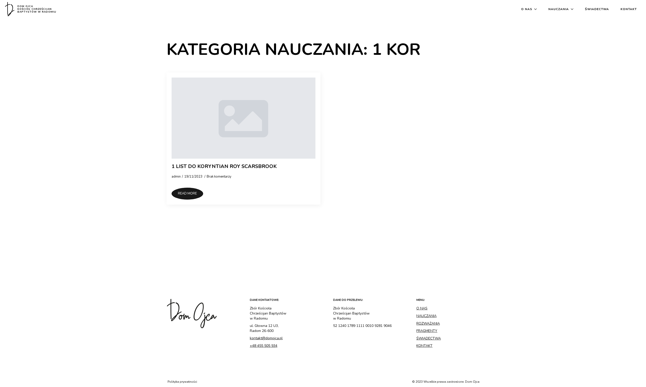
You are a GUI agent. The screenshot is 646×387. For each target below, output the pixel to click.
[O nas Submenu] (536, 9)
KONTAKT (424, 345)
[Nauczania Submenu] (573, 9)
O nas (526, 9)
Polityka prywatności (182, 382)
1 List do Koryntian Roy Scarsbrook (224, 166)
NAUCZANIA (426, 315)
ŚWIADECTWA (428, 338)
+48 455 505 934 (263, 345)
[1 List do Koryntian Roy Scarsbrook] (243, 118)
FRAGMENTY (426, 330)
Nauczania (558, 9)
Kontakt (629, 9)
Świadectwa (597, 9)
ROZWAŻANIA (428, 323)
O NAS (421, 308)
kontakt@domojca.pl (266, 338)
